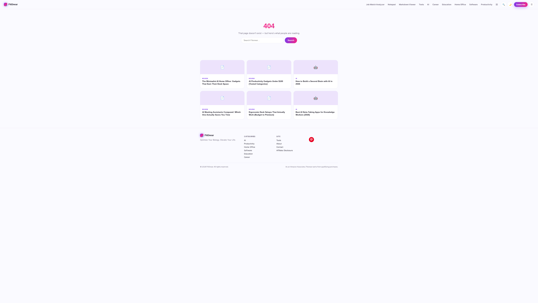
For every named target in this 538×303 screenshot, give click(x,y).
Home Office (460, 4)
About (279, 144)
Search (291, 40)
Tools (421, 4)
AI (428, 4)
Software (473, 4)
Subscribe (520, 4)
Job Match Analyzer (375, 4)
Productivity (486, 4)
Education (446, 4)
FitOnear (13, 4)
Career (436, 4)
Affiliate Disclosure (284, 150)
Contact (279, 147)
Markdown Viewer (407, 4)
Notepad (392, 4)
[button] (497, 4)
